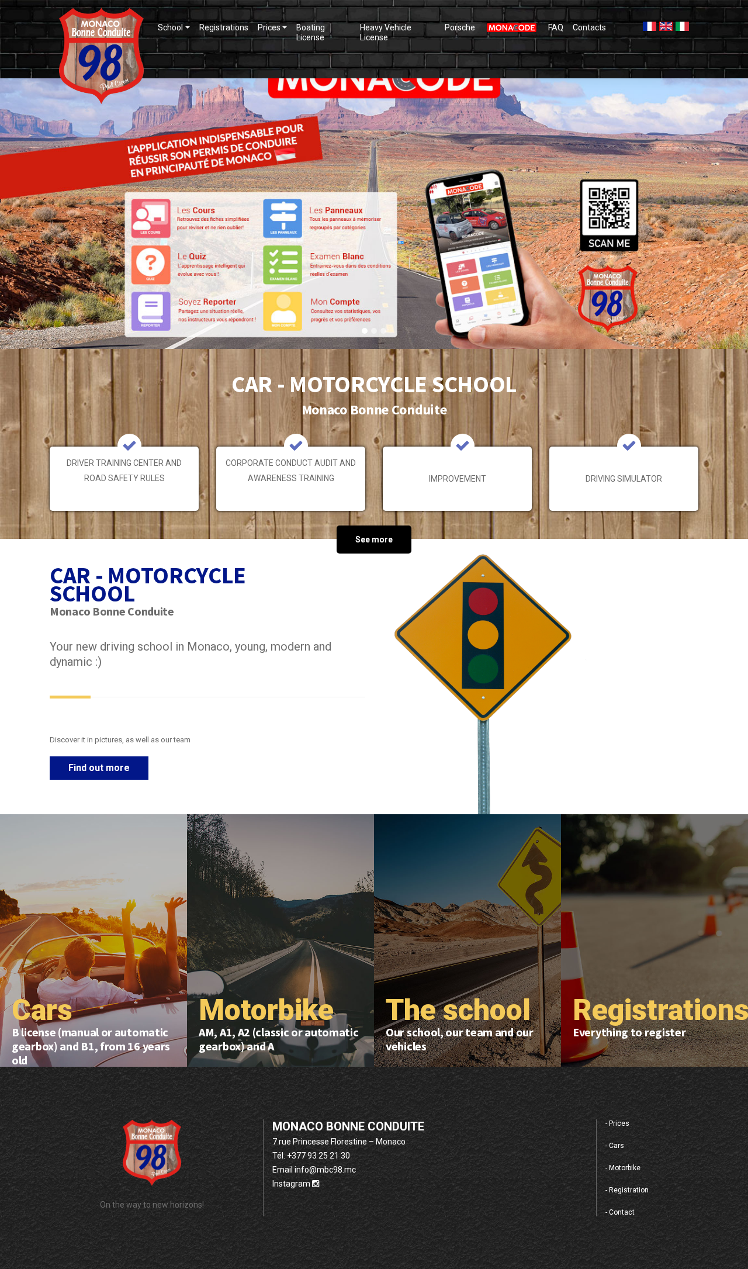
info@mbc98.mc (325, 1169)
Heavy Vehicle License (385, 32)
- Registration (627, 1190)
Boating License (310, 32)
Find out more (99, 767)
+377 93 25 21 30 (318, 1155)
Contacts (589, 27)
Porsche (460, 27)
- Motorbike (622, 1168)
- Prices (617, 1123)
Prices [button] (269, 27)
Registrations (223, 27)
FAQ (555, 27)
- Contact (620, 1212)
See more (374, 539)
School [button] (170, 27)
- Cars (614, 1146)
